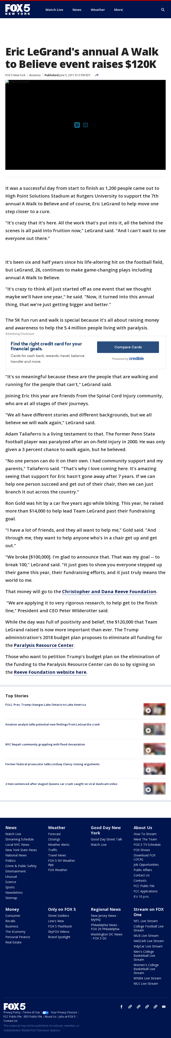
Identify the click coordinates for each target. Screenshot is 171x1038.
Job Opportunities (146, 864)
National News (16, 855)
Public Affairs (143, 870)
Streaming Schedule (19, 839)
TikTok (138, 1006)
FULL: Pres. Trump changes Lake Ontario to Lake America (45, 705)
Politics (10, 860)
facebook (121, 1006)
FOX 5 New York (15, 75)
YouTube (147, 1006)
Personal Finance (17, 937)
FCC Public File (144, 886)
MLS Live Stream (146, 983)
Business (35, 75)
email (163, 1006)
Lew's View (56, 921)
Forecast (54, 834)
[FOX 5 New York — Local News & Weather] (20, 9)
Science (10, 882)
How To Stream (145, 834)
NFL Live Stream (146, 921)
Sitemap (11, 898)
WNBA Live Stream (147, 978)
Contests (140, 880)
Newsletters (14, 892)
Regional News (106, 909)
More (118, 9)
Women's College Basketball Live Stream (146, 969)
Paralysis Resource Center (44, 645)
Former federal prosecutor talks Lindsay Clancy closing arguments (52, 764)
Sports (10, 887)
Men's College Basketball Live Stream (144, 955)
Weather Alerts (58, 844)
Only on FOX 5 (62, 909)
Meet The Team (145, 839)
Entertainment (15, 871)
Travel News (57, 855)
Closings (54, 839)
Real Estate (13, 942)
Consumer (12, 915)
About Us (143, 827)
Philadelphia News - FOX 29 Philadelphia (105, 927)
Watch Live (13, 834)
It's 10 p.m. (141, 896)
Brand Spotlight (59, 937)
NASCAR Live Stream (149, 941)
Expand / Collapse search (163, 9)
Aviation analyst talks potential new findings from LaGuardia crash (52, 724)
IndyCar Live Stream (148, 946)
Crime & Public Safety (21, 866)
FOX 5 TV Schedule (147, 844)
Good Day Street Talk (106, 839)
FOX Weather (57, 870)
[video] (154, 709)
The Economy (15, 931)
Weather (56, 827)
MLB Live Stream (146, 935)
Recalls (10, 921)
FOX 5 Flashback (60, 926)
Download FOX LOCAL (144, 857)
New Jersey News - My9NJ (104, 917)
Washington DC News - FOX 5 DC (106, 936)
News (10, 827)
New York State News (21, 850)
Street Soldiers (58, 915)
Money (12, 909)
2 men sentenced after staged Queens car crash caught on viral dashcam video (61, 784)
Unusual (11, 876)
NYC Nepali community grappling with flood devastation (45, 744)
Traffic (52, 850)
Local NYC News (17, 844)
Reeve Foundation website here (50, 672)
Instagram (130, 1006)
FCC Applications (146, 891)
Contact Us (142, 875)
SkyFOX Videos (58, 931)
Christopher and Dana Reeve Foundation (109, 591)
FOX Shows (142, 850)
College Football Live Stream (149, 928)
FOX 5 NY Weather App (61, 862)
